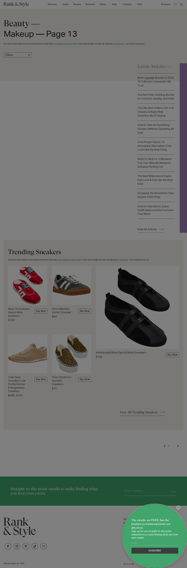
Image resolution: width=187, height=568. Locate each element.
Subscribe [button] (154, 551)
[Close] (178, 507)
